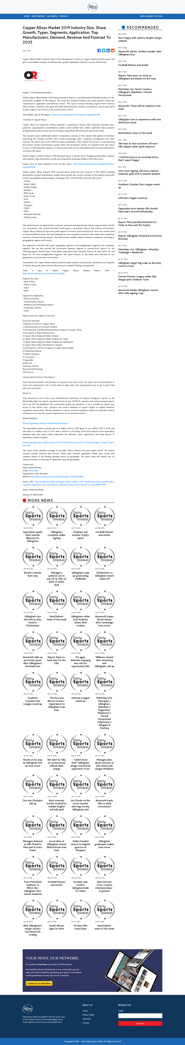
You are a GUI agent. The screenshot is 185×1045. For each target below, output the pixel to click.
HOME (26, 16)
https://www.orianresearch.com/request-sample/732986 (76, 114)
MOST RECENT (38, 16)
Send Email (33, 470)
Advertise (86, 1019)
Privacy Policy (88, 1015)
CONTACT (64, 16)
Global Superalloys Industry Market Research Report (45, 423)
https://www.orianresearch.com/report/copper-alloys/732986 (57, 476)
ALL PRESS (52, 16)
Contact (85, 1023)
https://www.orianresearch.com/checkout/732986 (44, 273)
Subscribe (140, 1023)
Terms (85, 1011)
